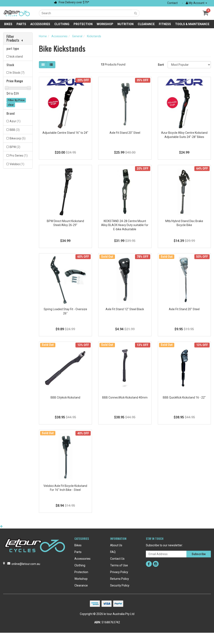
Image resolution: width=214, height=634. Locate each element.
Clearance (146, 24)
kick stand (16, 56)
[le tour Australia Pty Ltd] (16, 13)
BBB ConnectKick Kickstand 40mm (125, 397)
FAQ (113, 552)
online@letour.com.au (25, 564)
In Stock (17, 72)
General (77, 36)
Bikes (8, 24)
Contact (172, 3)
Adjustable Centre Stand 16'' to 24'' (65, 132)
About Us (116, 545)
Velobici (17, 164)
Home (43, 36)
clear (11, 104)
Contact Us (117, 558)
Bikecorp (17, 138)
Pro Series (19, 155)
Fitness (165, 24)
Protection (83, 24)
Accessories (40, 24)
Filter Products (12, 38)
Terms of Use (119, 565)
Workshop (105, 24)
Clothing (61, 24)
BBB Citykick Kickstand (65, 397)
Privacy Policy (119, 572)
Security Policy (119, 585)
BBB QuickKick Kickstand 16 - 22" (184, 397)
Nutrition (125, 24)
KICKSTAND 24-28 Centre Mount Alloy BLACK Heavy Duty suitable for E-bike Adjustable (124, 225)
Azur (15, 121)
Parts (21, 24)
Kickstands (94, 36)
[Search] (136, 13)
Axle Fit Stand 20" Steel (125, 132)
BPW (15, 147)
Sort (161, 64)
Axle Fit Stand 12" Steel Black (125, 309)
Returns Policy (119, 578)
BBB (15, 129)
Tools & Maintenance (192, 24)
